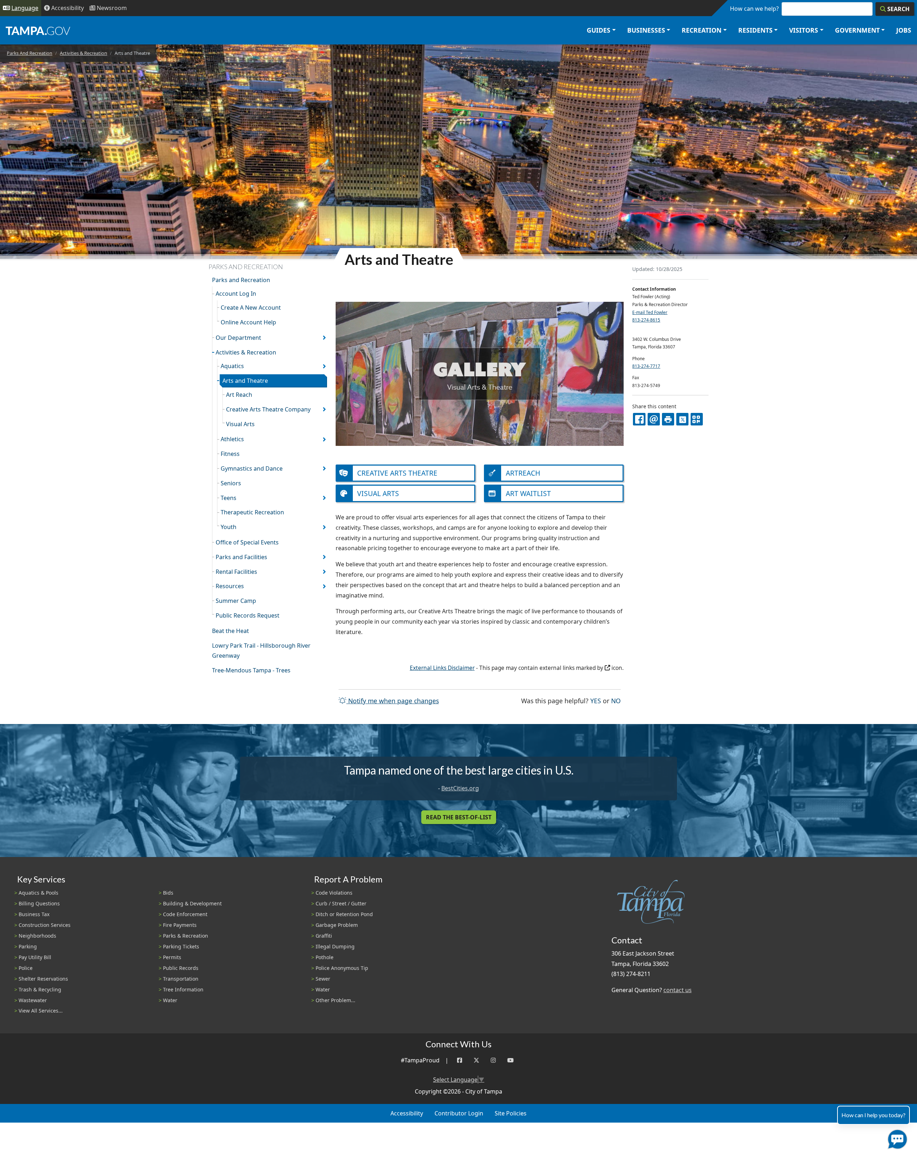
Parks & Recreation (185, 935)
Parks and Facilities (241, 557)
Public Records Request (247, 615)
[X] (682, 419)
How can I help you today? (873, 1114)
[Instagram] (493, 1060)
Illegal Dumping (335, 946)
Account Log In (236, 293)
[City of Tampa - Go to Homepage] (38, 30)
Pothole (324, 957)
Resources (230, 586)
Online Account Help (248, 322)
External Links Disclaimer (442, 668)
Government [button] (857, 30)
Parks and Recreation (241, 280)
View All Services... (41, 1010)
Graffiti (324, 935)
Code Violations (334, 892)
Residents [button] (755, 30)
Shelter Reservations (43, 978)
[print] (668, 419)
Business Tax (34, 914)
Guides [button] (598, 30)
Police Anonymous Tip (342, 968)
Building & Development (192, 903)
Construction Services (45, 925)
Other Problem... (335, 1000)
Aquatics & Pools (38, 892)
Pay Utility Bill (35, 957)
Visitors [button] (803, 30)
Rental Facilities (236, 572)
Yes (595, 700)
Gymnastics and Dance (252, 468)
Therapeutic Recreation (252, 512)
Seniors (231, 483)
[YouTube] (510, 1060)
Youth (228, 527)
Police (26, 968)
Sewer (323, 978)
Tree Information (183, 989)
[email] (654, 419)
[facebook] (639, 419)
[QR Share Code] (697, 419)
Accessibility (406, 1113)
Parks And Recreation (29, 53)
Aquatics (232, 366)
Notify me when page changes (392, 700)
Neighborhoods (37, 935)
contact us (677, 990)
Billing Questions (39, 903)
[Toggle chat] (896, 1138)
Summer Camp (236, 601)
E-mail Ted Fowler (649, 312)
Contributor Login (459, 1113)
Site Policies (511, 1113)
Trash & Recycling (40, 989)
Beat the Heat (230, 631)
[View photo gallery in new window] (480, 373)
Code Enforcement (185, 914)
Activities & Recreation (83, 53)
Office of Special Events (247, 542)
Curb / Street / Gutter (341, 903)
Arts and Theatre (245, 381)
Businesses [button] (646, 30)
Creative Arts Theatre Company (268, 409)
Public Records (180, 968)
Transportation (180, 978)
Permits (172, 957)
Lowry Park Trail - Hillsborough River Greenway (261, 651)
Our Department (238, 338)
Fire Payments (180, 925)
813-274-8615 (646, 320)
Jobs (903, 30)
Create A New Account (251, 307)
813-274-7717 (646, 366)
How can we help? (754, 9)
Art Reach (239, 395)
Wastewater (33, 1000)
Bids (168, 892)
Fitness (230, 454)
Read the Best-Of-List (458, 817)
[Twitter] (476, 1060)
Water (170, 1000)
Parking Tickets (181, 946)
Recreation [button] (701, 30)
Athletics (232, 439)
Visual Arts (240, 424)
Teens (228, 498)
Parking (28, 946)
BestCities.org (460, 788)
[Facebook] (459, 1060)
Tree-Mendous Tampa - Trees (251, 670)
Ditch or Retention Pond (344, 914)
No (616, 700)
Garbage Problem (337, 925)
